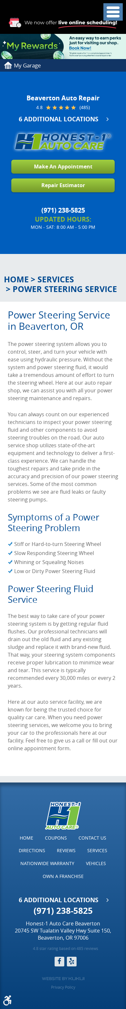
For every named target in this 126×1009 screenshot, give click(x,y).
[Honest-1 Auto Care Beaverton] (63, 141)
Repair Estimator (63, 185)
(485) (84, 107)
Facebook (59, 961)
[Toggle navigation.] (113, 12)
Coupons (56, 838)
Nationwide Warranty (47, 863)
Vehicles (96, 863)
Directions (32, 850)
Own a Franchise (63, 876)
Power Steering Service (65, 289)
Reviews (66, 850)
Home (16, 279)
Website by (63, 978)
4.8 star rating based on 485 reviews (65, 948)
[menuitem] (26, 838)
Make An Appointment (63, 166)
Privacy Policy (63, 987)
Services (55, 279)
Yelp (72, 961)
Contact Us (92, 838)
